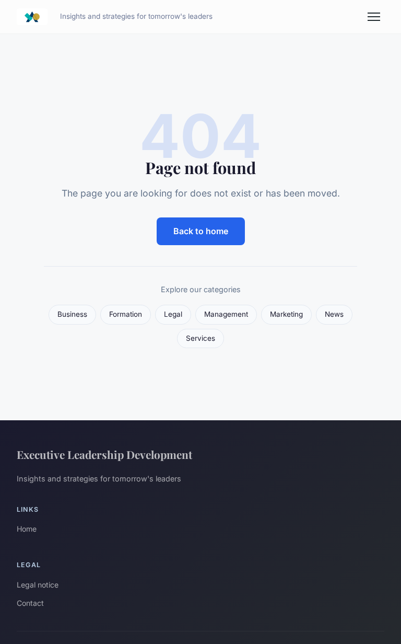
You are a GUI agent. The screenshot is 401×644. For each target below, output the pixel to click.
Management (226, 314)
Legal (173, 314)
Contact (30, 603)
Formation (125, 314)
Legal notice (37, 584)
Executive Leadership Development (104, 454)
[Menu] (373, 16)
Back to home (200, 231)
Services (200, 338)
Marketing (286, 314)
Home (27, 528)
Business (72, 314)
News (334, 314)
